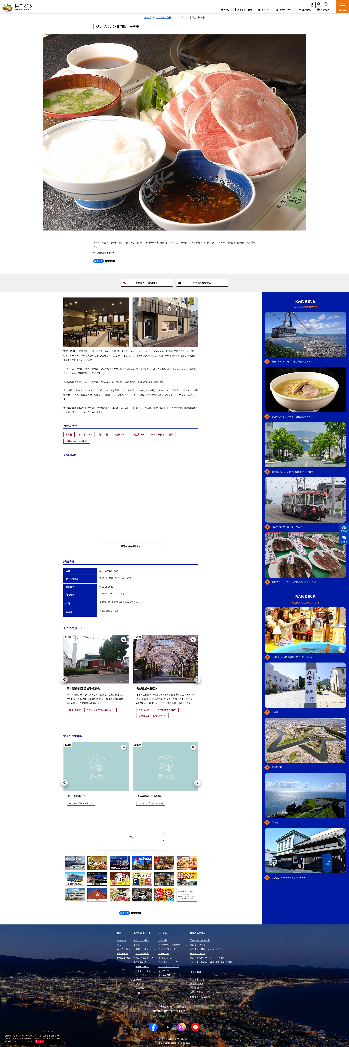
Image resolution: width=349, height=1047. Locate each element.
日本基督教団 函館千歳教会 (83, 688)
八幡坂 (275, 712)
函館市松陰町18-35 (105, 253)
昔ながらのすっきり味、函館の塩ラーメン (292, 416)
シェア (99, 261)
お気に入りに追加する (147, 282)
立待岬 (275, 822)
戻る (131, 836)
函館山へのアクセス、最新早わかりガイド (292, 361)
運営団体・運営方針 (163, 1010)
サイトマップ (182, 1010)
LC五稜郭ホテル (76, 796)
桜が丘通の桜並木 (147, 688)
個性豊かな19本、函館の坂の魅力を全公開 (292, 471)
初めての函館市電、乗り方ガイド (288, 526)
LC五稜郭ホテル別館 (148, 796)
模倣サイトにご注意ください (174, 1006)
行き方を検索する (202, 282)
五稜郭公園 (277, 767)
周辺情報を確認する (131, 546)
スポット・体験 (163, 17)
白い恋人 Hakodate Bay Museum (288, 877)
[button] (64, 679)
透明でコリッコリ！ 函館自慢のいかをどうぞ (294, 582)
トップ (147, 17)
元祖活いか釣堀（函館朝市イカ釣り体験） (292, 657)
